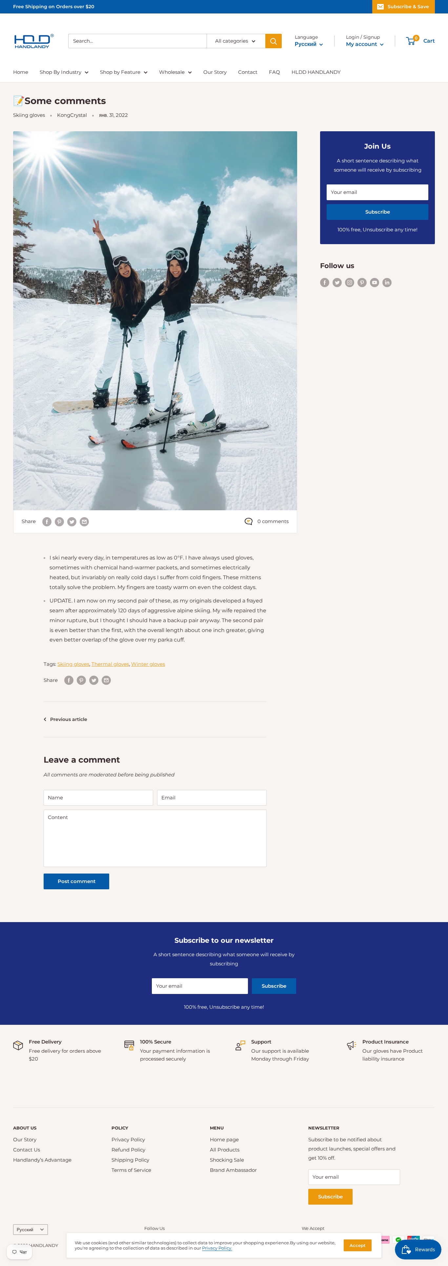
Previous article (68, 719)
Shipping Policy (130, 1160)
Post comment (76, 881)
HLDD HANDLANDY (316, 72)
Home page (224, 1139)
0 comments (273, 521)
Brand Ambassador (233, 1170)
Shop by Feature (120, 72)
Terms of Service (131, 1170)
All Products (224, 1150)
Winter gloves (148, 664)
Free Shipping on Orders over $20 (53, 7)
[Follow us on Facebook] (324, 282)
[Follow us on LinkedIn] (387, 282)
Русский (25, 1229)
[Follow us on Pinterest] (362, 282)
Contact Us (26, 1150)
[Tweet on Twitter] (71, 521)
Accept (358, 1245)
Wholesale (172, 72)
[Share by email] (84, 521)
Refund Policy (128, 1150)
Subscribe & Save (408, 7)
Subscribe (377, 212)
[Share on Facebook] (46, 521)
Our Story (215, 72)
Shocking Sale (227, 1160)
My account (362, 44)
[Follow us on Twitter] (337, 282)
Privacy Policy (128, 1139)
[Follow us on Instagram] (349, 282)
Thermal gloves (110, 664)
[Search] (273, 41)
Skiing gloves (29, 115)
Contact (247, 72)
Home (20, 72)
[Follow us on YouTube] (374, 282)
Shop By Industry (60, 72)
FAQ (274, 72)
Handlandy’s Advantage (42, 1160)
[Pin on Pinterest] (59, 521)
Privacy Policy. (217, 1248)
